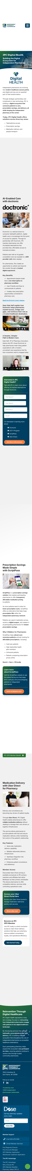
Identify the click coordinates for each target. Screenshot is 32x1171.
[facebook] (4, 1083)
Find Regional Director (10, 1147)
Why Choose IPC (8, 1165)
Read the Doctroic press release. (14, 300)
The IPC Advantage (9, 1162)
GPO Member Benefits (10, 1167)
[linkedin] (7, 1083)
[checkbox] (15, 432)
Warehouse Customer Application (14, 1154)
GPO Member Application (11, 1152)
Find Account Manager (10, 1150)
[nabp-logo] (5, 1098)
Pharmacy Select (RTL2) (11, 1169)
